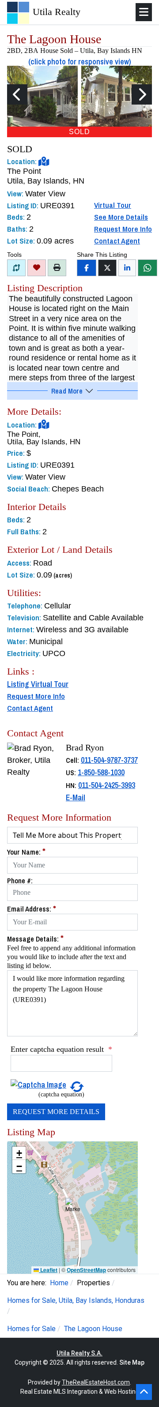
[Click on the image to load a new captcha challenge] (38, 1084)
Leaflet (48, 1270)
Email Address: (31, 909)
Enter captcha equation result (61, 1049)
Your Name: (26, 851)
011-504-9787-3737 (109, 760)
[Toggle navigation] (144, 12)
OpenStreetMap (86, 1270)
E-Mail (75, 797)
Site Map (131, 1362)
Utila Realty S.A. (79, 1353)
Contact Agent (117, 241)
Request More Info (123, 229)
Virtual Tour (112, 205)
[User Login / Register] (36, 267)
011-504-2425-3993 (106, 785)
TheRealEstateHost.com (96, 1382)
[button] (72, 1207)
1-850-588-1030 (101, 772)
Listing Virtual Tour (37, 684)
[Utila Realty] (18, 12)
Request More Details (56, 1111)
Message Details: (35, 938)
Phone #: (20, 880)
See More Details (121, 217)
